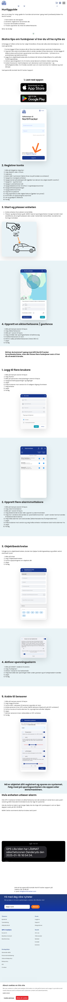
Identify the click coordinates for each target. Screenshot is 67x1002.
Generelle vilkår (6, 952)
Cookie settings (9, 998)
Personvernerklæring (8, 955)
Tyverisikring (5, 922)
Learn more (6, 993)
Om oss (37, 933)
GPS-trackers (7, 930)
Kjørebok (4, 919)
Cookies (4, 967)
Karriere (37, 945)
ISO (3, 964)
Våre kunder (38, 936)
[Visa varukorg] (57, 3)
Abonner (35, 906)
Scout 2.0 (4, 933)
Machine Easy (6, 939)
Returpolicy (5, 961)
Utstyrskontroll (6, 925)
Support (37, 922)
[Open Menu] (63, 3)
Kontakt (37, 942)
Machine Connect (7, 936)
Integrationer (38, 925)
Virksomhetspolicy (7, 958)
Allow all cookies (22, 998)
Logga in (37, 919)
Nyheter (37, 939)
